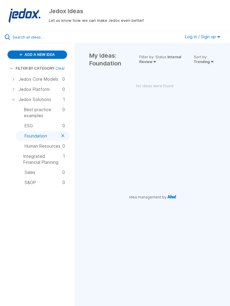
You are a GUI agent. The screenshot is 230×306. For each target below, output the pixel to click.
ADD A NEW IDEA (39, 54)
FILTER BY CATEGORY (35, 68)
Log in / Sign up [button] (201, 36)
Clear (60, 68)
